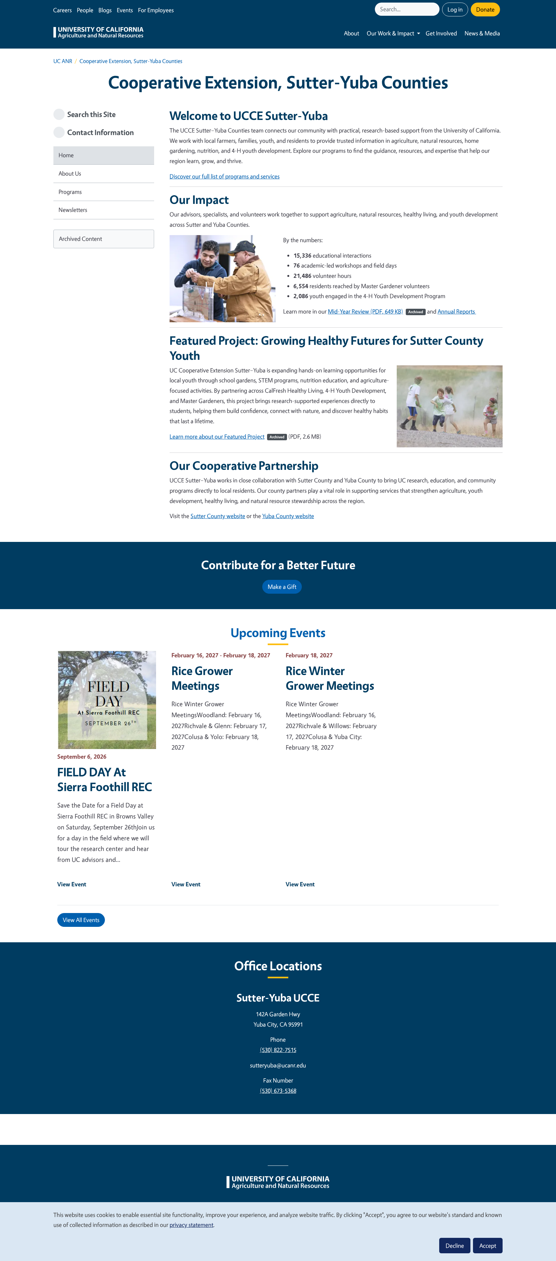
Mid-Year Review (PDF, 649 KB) (375, 311)
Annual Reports (457, 311)
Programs (70, 192)
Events (125, 10)
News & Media (482, 33)
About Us (70, 173)
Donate (485, 9)
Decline (455, 1245)
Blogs (105, 10)
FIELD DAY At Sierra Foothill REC (104, 779)
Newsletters (73, 210)
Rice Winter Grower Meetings (330, 678)
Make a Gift (282, 586)
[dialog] (278, 1231)
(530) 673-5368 (278, 1090)
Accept (487, 1245)
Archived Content (80, 238)
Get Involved (441, 33)
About (351, 33)
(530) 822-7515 (278, 1050)
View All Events (81, 920)
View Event (71, 884)
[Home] (98, 33)
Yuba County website (288, 516)
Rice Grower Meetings (202, 678)
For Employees (156, 10)
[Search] (435, 9)
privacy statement (191, 1225)
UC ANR (62, 61)
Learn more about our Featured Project (227, 436)
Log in (455, 9)
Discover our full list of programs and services (225, 176)
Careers (62, 10)
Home (66, 155)
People (85, 10)
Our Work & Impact (390, 33)
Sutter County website (217, 516)
